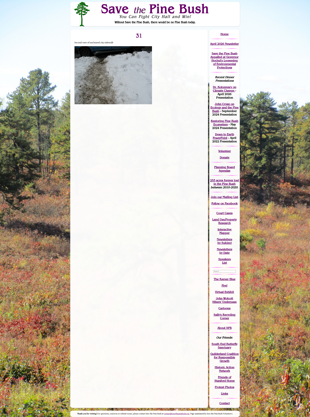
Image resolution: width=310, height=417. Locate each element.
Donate (224, 157)
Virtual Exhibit (224, 292)
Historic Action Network (224, 368)
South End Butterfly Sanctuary (224, 345)
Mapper (224, 233)
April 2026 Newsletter (224, 43)
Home (225, 34)
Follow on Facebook (224, 203)
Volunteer (224, 151)
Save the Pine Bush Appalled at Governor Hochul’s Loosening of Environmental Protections (224, 60)
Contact (224, 403)
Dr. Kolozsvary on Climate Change (224, 88)
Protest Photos (224, 387)
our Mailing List (227, 197)
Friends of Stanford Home (224, 378)
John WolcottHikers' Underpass (224, 300)
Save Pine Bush (155, 8)
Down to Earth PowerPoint (223, 136)
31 (139, 35)
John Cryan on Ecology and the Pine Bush (224, 107)
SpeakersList (224, 260)
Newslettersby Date (224, 250)
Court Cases (224, 213)
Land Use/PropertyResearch (224, 221)
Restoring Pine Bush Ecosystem (224, 122)
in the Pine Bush (226, 182)
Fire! (224, 285)
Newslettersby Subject (224, 241)
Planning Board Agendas (224, 168)
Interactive (225, 229)
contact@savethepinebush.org (176, 414)
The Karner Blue (224, 279)
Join (214, 197)
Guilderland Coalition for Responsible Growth (224, 357)
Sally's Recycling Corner (224, 316)
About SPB (224, 328)
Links (224, 393)
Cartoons (224, 308)
